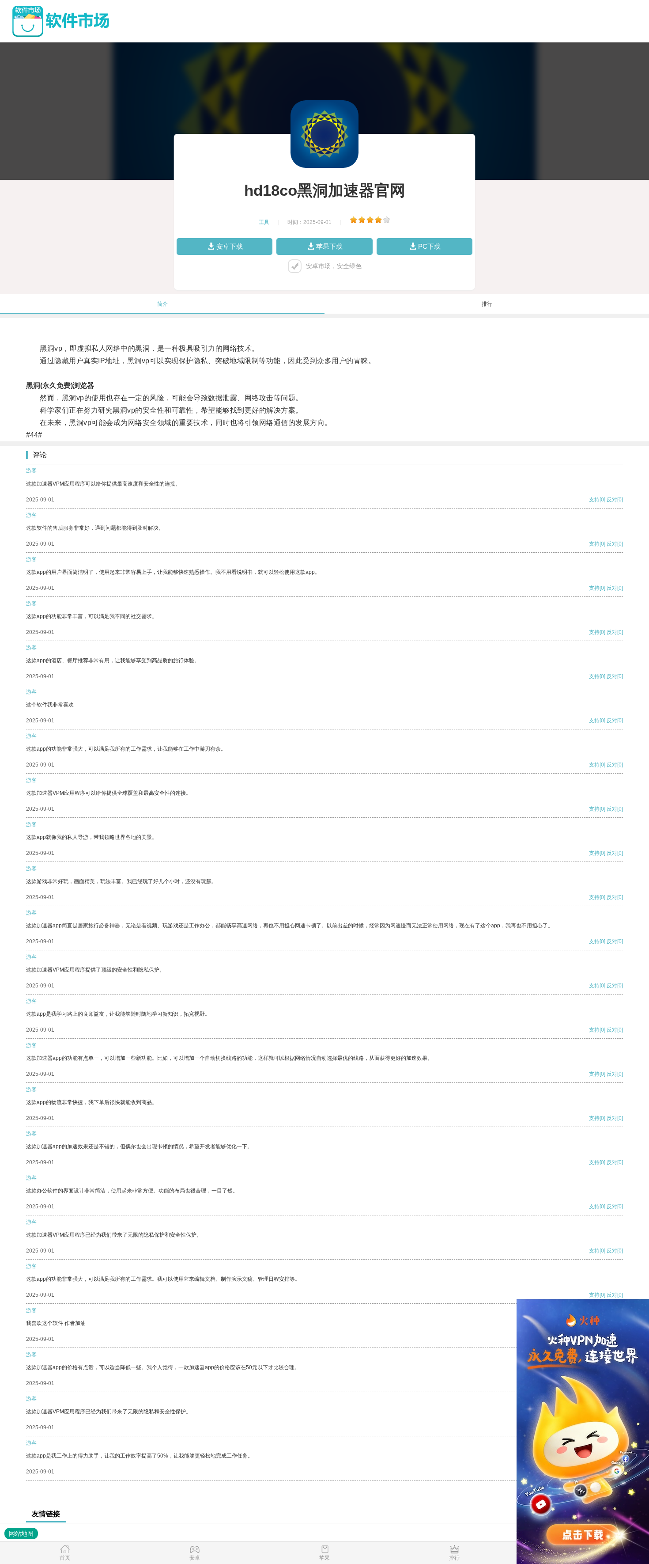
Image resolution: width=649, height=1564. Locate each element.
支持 (594, 500)
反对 (612, 500)
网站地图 (21, 1533)
